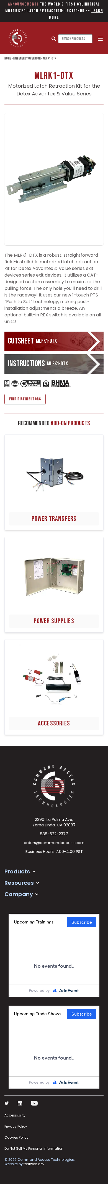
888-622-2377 (54, 834)
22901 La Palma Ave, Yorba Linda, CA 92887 (54, 822)
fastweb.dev (34, 1164)
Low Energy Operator (27, 58)
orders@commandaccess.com (54, 842)
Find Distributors (25, 399)
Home (7, 58)
